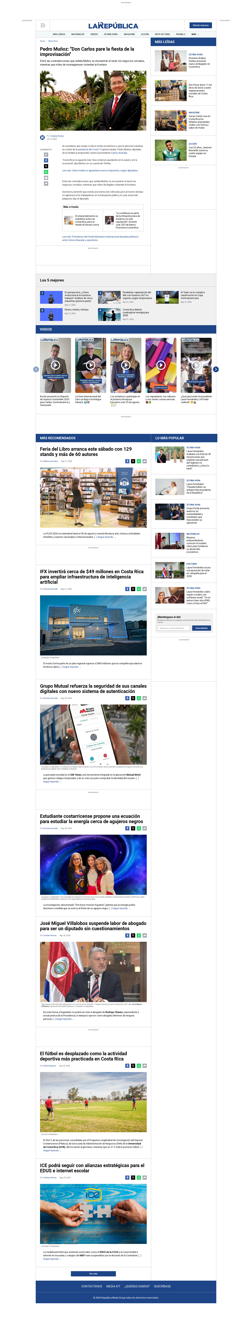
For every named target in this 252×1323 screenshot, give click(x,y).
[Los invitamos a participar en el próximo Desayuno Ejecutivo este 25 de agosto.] (125, 365)
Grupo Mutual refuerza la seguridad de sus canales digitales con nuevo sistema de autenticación (93, 688)
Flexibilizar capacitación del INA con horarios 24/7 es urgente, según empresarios (137, 295)
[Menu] (43, 25)
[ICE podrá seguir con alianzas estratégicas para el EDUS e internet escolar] (93, 1214)
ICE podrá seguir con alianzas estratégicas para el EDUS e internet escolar (92, 1168)
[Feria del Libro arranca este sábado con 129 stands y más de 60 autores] (93, 498)
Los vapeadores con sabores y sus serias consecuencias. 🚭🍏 (161, 399)
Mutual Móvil (133, 774)
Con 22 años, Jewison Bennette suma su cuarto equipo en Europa (200, 152)
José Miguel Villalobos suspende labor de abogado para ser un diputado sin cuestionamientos (93, 926)
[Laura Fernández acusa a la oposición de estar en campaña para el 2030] (169, 570)
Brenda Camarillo (50, 589)
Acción (193, 144)
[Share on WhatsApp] (46, 172)
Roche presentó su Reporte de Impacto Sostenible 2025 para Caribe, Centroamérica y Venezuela (55, 400)
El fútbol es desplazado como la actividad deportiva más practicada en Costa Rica (83, 1056)
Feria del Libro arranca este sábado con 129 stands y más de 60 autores (86, 451)
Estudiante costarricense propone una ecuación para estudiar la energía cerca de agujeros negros (91, 819)
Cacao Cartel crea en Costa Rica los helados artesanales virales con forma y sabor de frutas (199, 122)
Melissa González (50, 461)
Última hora (53, 41)
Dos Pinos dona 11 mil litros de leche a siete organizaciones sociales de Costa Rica (200, 90)
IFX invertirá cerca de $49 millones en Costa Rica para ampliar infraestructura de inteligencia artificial (92, 577)
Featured (192, 564)
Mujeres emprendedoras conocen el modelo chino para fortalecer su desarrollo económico (197, 544)
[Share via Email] (46, 178)
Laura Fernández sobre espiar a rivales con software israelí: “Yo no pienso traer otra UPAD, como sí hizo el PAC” (198, 597)
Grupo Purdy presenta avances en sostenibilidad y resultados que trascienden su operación (198, 515)
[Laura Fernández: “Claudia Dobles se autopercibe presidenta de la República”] (169, 487)
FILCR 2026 (52, 533)
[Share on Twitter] (46, 166)
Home (42, 41)
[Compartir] (46, 183)
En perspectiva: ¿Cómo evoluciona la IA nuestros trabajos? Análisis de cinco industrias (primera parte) (79, 296)
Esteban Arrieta (57, 136)
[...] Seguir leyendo (104, 537)
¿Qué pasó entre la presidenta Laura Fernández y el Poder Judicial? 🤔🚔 (196, 399)
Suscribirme (202, 628)
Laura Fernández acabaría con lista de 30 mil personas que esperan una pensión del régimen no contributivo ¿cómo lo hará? (199, 460)
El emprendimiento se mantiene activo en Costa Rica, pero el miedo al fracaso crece (87, 220)
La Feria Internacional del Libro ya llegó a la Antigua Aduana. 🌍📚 (88, 399)
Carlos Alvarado (119, 152)
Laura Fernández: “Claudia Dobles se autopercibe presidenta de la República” (199, 488)
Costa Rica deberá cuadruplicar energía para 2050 (136, 312)
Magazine (194, 112)
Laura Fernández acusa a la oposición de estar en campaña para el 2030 (199, 572)
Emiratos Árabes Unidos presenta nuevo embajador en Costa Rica (199, 62)
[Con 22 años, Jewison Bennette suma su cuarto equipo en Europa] (171, 150)
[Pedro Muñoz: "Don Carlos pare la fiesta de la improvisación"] (93, 101)
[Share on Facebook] (46, 160)
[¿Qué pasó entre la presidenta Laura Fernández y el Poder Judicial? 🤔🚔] (196, 365)
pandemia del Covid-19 (90, 149)
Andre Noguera (49, 1066)
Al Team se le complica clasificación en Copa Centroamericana (193, 295)
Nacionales (193, 534)
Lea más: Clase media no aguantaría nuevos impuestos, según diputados (100, 170)
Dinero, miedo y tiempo (76, 309)
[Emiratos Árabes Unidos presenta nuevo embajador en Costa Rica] (171, 60)
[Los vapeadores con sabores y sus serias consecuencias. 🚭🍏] (161, 365)
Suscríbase (162, 1286)
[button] (201, 25)
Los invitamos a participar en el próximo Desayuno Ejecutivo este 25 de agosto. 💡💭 (125, 400)
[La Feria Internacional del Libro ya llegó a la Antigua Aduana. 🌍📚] (90, 365)
